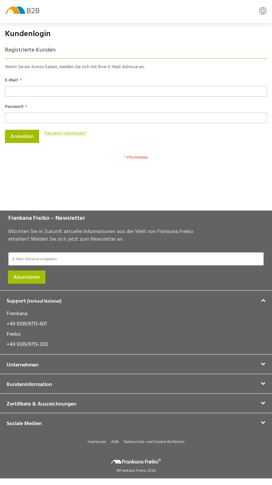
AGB (115, 442)
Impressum (97, 442)
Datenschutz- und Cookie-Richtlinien (154, 442)
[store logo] (15, 10)
